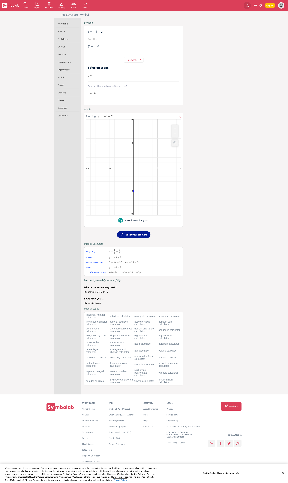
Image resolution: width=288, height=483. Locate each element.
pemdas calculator (95, 381)
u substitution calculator (166, 381)
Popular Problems (90, 421)
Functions (62, 54)
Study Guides (87, 432)
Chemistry (62, 93)
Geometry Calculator (91, 461)
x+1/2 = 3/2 (91, 252)
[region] (144, 473)
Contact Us (148, 426)
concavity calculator (120, 357)
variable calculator (168, 372)
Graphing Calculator (91, 456)
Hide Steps (131, 60)
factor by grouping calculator (168, 364)
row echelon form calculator (143, 357)
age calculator (141, 350)
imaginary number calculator (95, 316)
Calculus (61, 47)
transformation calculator (117, 343)
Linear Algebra (64, 62)
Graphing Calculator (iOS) (120, 432)
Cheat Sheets (87, 444)
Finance (61, 100)
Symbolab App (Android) (119, 409)
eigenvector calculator (140, 337)
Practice (85, 438)
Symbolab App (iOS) (117, 426)
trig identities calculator (165, 337)
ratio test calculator (120, 316)
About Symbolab (150, 409)
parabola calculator (169, 344)
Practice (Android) (116, 421)
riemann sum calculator (165, 323)
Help (145, 421)
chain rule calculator (96, 357)
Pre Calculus (63, 39)
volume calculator (168, 350)
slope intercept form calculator (120, 337)
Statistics (62, 77)
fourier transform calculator (118, 364)
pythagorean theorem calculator (121, 381)
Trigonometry (63, 70)
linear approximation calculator (97, 323)
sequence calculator (169, 330)
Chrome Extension (116, 444)
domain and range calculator (144, 330)
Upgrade (270, 5)
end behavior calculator (93, 364)
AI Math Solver (88, 409)
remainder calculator (169, 316)
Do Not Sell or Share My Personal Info (183, 426)
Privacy (169, 409)
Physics (61, 85)
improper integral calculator (95, 372)
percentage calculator (92, 350)
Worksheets (87, 426)
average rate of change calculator (119, 350)
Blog (145, 415)
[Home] (60, 407)
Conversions (63, 116)
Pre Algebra (63, 24)
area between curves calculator (121, 330)
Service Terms (172, 415)
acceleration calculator (92, 330)
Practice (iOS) (114, 438)
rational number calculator (118, 372)
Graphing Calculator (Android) (122, 415)
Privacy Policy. (120, 480)
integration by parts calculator (96, 337)
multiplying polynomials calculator (140, 373)
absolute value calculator (142, 323)
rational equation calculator (119, 323)
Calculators (87, 450)
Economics (62, 108)
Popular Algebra (70, 15)
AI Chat (85, 415)
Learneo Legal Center (175, 443)
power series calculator (92, 343)
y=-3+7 (89, 257)
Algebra (61, 31)
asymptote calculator (145, 316)
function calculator (144, 381)
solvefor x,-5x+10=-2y (96, 272)
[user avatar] (281, 5)
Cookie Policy (172, 421)
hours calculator (142, 344)
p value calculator (168, 357)
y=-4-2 (89, 267)
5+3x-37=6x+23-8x (94, 262)
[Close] (283, 473)
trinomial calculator (144, 364)
